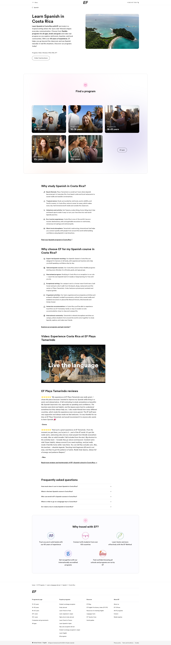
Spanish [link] (65, 585)
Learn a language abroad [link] (53, 585)
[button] (35, 2)
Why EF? (54, 52)
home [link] (33, 585)
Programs (34, 52)
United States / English (40, 642)
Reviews (45, 52)
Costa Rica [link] (72, 585)
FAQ (49, 52)
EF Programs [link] (41, 585)
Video (40, 52)
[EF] (85, 2)
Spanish (36, 7)
